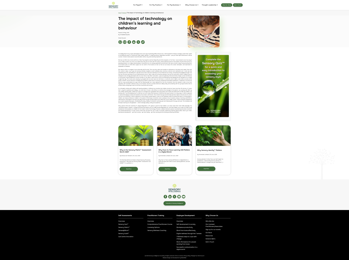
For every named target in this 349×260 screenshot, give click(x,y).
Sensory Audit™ (123, 233)
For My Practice (155, 5)
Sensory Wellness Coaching (156, 230)
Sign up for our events (213, 229)
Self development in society (185, 224)
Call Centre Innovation (125, 237)
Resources (209, 236)
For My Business (173, 5)
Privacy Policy (187, 255)
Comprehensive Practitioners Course (159, 224)
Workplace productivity (184, 227)
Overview (121, 221)
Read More (129, 169)
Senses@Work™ (123, 230)
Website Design (166, 258)
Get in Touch (210, 242)
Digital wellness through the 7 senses (188, 233)
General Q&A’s (210, 239)
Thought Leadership (209, 5)
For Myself (137, 5)
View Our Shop (226, 5)
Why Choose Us (191, 5)
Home (119, 13)
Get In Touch (237, 5)
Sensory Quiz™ (123, 224)
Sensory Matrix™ (124, 227)
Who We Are (210, 221)
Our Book (209, 233)
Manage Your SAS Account (197, 255)
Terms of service (179, 255)
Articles (124, 13)
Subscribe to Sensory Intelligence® (174, 203)
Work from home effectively (185, 230)
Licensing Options (153, 227)
